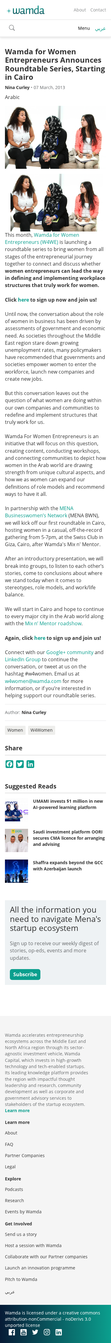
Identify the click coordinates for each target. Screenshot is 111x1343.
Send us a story (21, 1234)
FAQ (9, 1144)
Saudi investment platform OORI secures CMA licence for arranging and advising (69, 838)
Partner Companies (25, 1155)
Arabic (12, 97)
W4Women (42, 730)
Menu (84, 28)
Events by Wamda (23, 1212)
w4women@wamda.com (33, 681)
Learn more (17, 1110)
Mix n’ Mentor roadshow (53, 623)
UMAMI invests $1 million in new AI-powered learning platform (68, 804)
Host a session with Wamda (33, 1245)
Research (14, 1200)
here (23, 299)
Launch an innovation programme (40, 1268)
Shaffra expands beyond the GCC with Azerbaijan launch (68, 866)
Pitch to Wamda (21, 1279)
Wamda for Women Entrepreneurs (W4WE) (42, 238)
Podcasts (14, 1189)
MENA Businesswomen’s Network (39, 512)
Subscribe (25, 974)
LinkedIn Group (23, 659)
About (80, 10)
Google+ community (69, 652)
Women (15, 730)
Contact (98, 10)
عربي (100, 28)
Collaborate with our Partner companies (46, 1257)
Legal (10, 1167)
